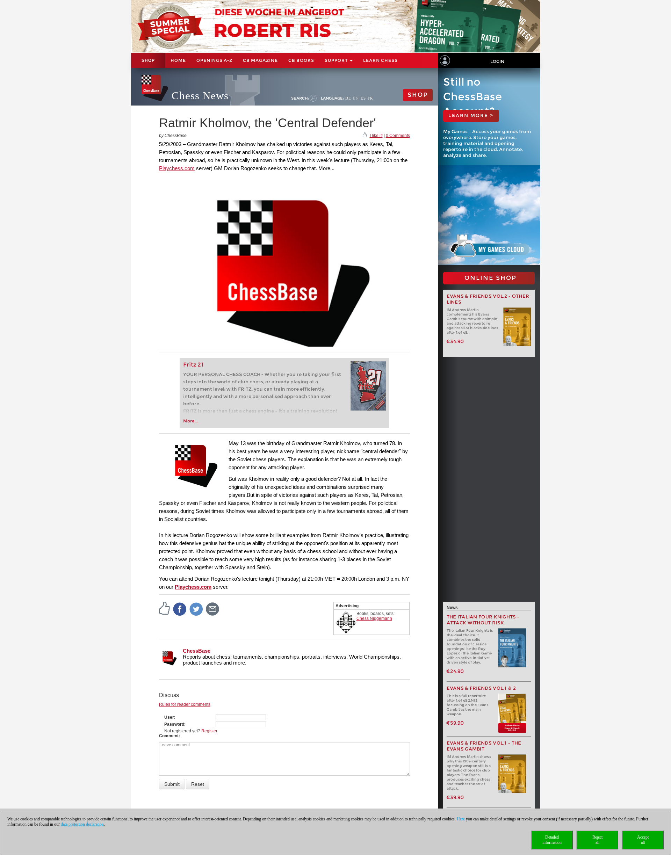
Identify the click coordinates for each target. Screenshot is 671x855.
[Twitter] (196, 608)
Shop (148, 60)
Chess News (200, 95)
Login (497, 61)
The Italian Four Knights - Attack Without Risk (483, 620)
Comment (169, 735)
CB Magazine (260, 60)
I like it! (376, 135)
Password (174, 724)
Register (209, 731)
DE (348, 98)
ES (363, 98)
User (169, 717)
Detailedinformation (552, 840)
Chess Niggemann (374, 618)
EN (356, 98)
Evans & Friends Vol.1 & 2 (481, 688)
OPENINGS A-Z (214, 60)
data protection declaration (82, 824)
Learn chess (380, 60)
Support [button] (337, 60)
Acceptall (643, 840)
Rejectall (597, 840)
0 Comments (398, 135)
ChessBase (196, 651)
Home (178, 60)
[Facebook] (180, 608)
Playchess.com (177, 168)
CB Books (301, 60)
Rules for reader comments (184, 704)
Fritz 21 (193, 364)
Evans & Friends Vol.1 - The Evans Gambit (484, 746)
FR (370, 98)
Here (461, 819)
